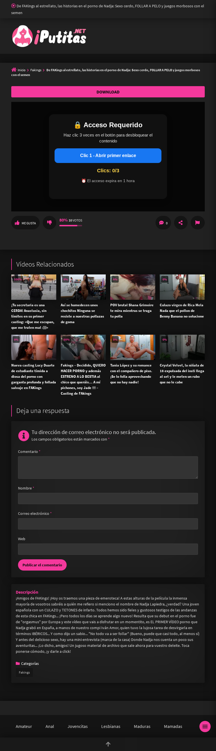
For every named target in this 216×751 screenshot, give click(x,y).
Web (21, 538)
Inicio (22, 70)
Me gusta (29, 223)
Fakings (35, 70)
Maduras (142, 726)
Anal (50, 726)
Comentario (29, 451)
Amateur (24, 726)
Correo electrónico (35, 513)
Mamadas (173, 726)
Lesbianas (110, 726)
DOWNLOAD (108, 92)
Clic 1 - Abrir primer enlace (108, 155)
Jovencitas (78, 726)
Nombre (26, 488)
